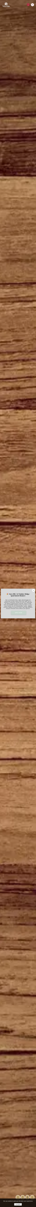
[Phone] (28, 4)
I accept (18, 1204)
